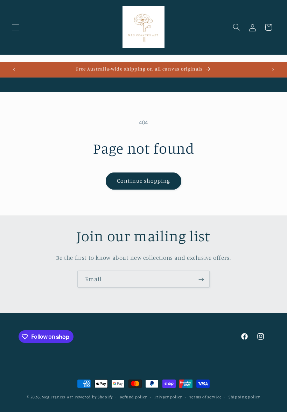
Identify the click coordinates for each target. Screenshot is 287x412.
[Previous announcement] (14, 69)
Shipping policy (244, 397)
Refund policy (133, 397)
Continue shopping (143, 180)
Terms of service (205, 397)
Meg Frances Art (57, 397)
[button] (15, 27)
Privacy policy (168, 397)
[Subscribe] (201, 279)
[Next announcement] (273, 69)
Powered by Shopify (94, 397)
